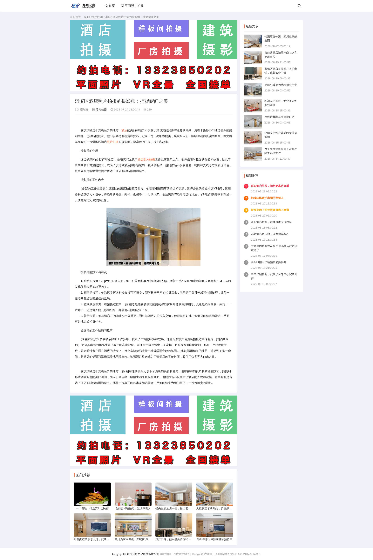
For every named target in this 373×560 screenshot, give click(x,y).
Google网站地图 (202, 554)
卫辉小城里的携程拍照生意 (280, 84)
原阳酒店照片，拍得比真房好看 (270, 185)
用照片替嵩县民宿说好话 (279, 116)
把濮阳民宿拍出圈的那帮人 (267, 197)
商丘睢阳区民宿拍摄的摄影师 (268, 262)
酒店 (124, 130)
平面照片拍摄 (134, 5)
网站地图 (165, 554)
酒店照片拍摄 (146, 159)
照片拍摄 (96, 16)
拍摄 (116, 141)
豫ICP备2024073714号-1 (245, 554)
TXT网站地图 (222, 554)
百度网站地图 (181, 554)
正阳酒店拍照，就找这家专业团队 (271, 221)
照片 (110, 141)
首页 (112, 5)
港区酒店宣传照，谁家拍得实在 (270, 234)
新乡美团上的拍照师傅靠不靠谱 (270, 209)
